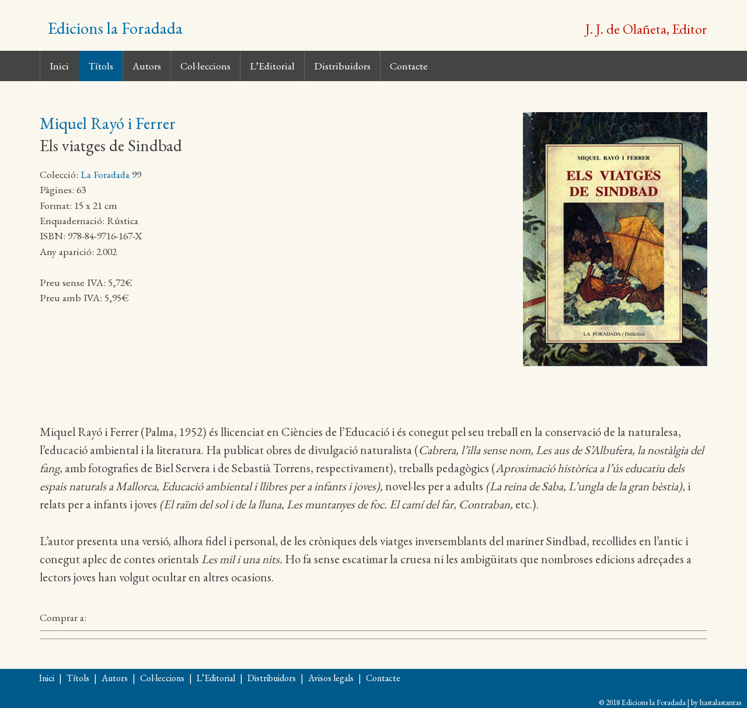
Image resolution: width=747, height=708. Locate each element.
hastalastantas (720, 702)
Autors (146, 65)
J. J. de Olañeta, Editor (646, 28)
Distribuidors (342, 65)
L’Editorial (272, 65)
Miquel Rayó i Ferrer (108, 123)
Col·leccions (205, 65)
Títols (100, 65)
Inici (59, 65)
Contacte (409, 65)
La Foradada (105, 174)
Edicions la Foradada (115, 28)
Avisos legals (331, 678)
